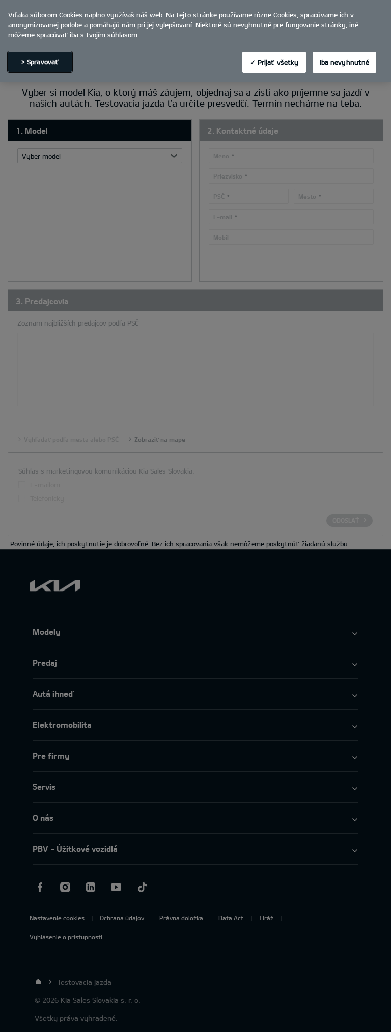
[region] (195, 41)
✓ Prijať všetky (274, 62)
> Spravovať (40, 61)
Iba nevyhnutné (345, 62)
